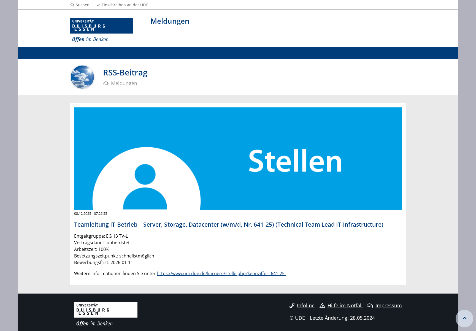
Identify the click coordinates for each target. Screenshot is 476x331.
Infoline (306, 305)
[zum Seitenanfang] (464, 318)
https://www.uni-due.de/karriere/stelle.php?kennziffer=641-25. (221, 273)
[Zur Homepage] (101, 30)
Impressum (388, 305)
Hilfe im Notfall (345, 305)
